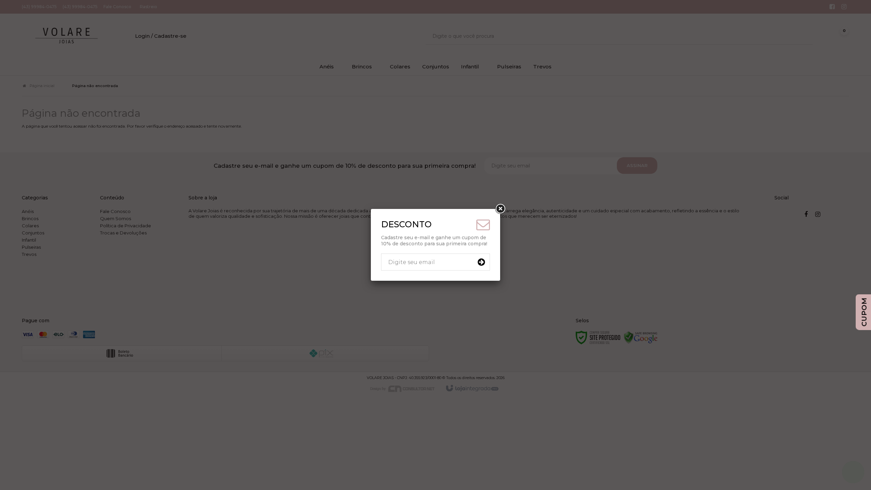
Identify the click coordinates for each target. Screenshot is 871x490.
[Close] (500, 209)
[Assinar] (481, 262)
